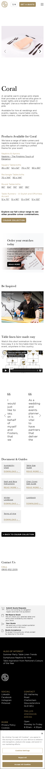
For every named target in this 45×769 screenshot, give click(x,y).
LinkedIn (5, 694)
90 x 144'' (17, 177)
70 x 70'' (25, 168)
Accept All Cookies (22, 764)
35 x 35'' (5, 168)
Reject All (22, 757)
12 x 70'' (5, 199)
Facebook (6, 697)
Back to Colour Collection (19, 534)
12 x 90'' (15, 199)
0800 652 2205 (9, 569)
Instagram (6, 700)
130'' (27, 187)
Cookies (5, 728)
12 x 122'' (36, 199)
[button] (14, 4)
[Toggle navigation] (42, 4)
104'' (9, 187)
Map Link (28, 710)
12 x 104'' (25, 199)
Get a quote (28, 4)
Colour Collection (14, 220)
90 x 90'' (36, 168)
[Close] (42, 733)
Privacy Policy (8, 725)
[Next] (39, 51)
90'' (3, 187)
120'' (21, 187)
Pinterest (5, 703)
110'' (15, 187)
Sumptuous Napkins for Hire (17, 657)
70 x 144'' (6, 177)
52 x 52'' (15, 168)
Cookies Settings (22, 750)
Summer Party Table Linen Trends (20, 654)
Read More (14, 264)
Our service (8, 294)
